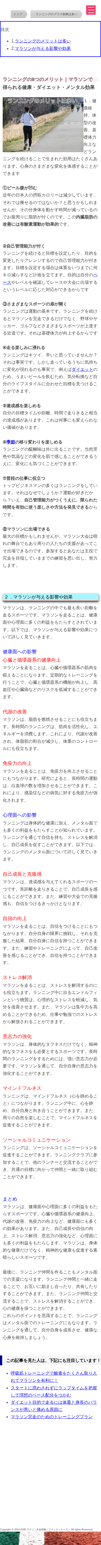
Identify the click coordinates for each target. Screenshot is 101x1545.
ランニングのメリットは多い (43, 41)
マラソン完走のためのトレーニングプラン (52, 1416)
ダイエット (82, 369)
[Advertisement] (50, 1475)
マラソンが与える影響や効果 (43, 48)
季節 (10, 442)
